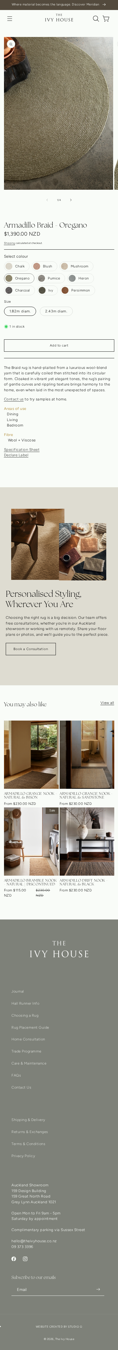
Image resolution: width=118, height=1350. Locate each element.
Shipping (9, 242)
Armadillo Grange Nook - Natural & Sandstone (86, 795)
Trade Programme (26, 1051)
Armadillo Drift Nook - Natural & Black (84, 882)
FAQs (16, 1075)
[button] (10, 18)
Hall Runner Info (25, 1003)
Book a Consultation (30, 649)
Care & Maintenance (28, 1063)
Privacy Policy (23, 1156)
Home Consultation (28, 1039)
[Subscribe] (98, 1289)
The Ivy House (64, 1339)
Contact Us (21, 1087)
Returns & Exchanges (29, 1132)
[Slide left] (47, 200)
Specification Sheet (22, 449)
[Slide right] (71, 200)
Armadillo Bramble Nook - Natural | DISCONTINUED (30, 882)
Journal (17, 991)
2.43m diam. (56, 311)
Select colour (16, 256)
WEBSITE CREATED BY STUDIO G (59, 1326)
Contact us (14, 399)
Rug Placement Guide (30, 1027)
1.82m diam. (20, 311)
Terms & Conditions (28, 1144)
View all (107, 703)
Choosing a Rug (24, 1015)
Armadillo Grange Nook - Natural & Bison (30, 795)
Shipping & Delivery (28, 1120)
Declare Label (16, 455)
